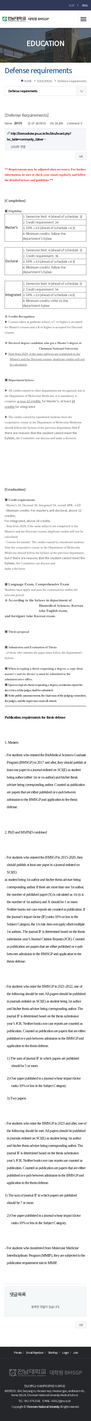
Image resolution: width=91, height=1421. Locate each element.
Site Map (53, 1352)
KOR (71, 5)
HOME (28, 81)
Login (65, 1352)
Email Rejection (35, 1352)
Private (18, 1352)
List (81, 156)
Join (75, 1352)
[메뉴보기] (83, 17)
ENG (85, 5)
